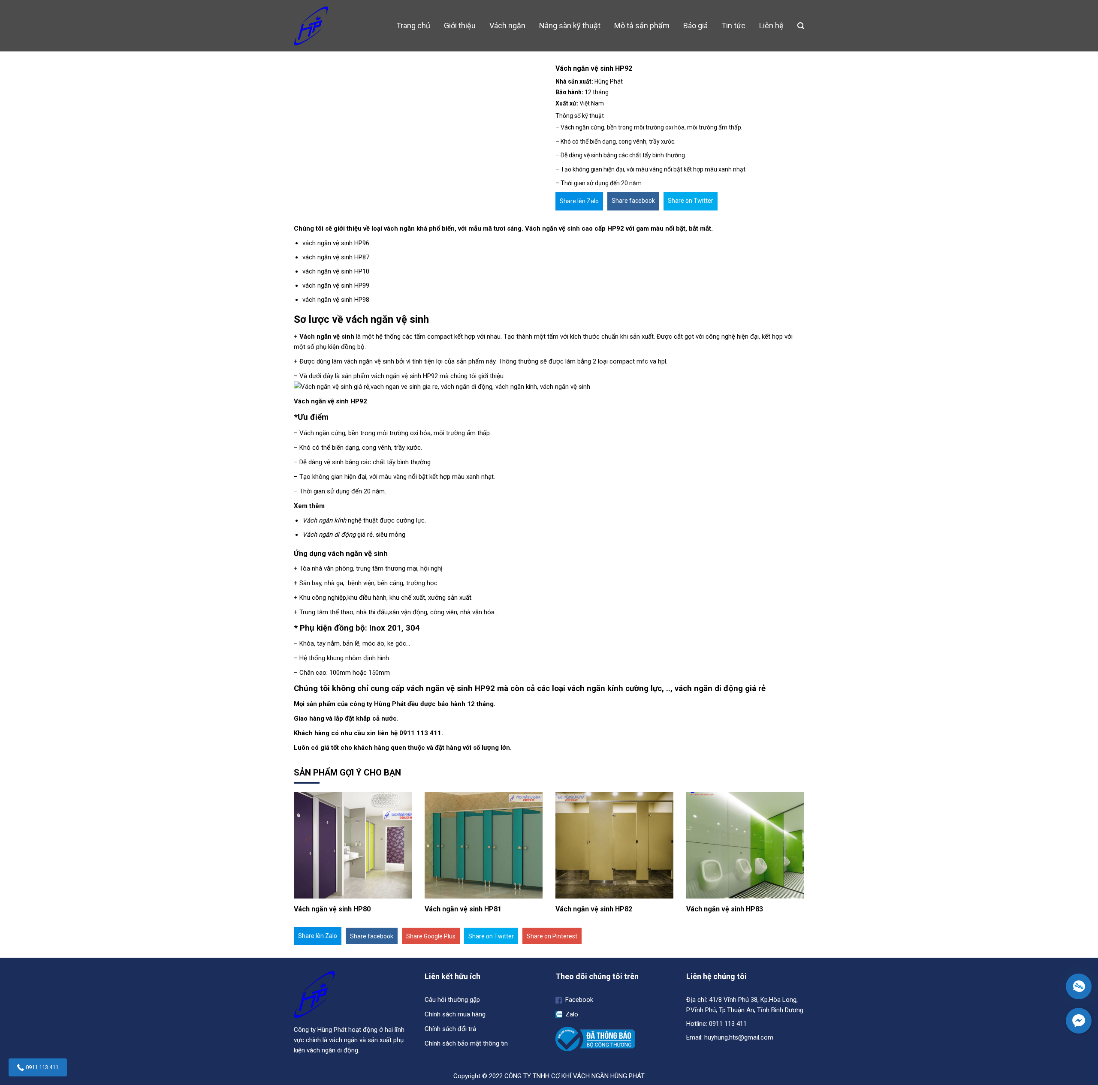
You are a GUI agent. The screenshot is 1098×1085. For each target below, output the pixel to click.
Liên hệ (771, 25)
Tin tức (733, 25)
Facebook (578, 1000)
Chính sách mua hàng (455, 1014)
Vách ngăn (507, 25)
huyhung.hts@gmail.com (738, 1037)
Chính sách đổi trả (450, 1029)
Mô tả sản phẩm (642, 25)
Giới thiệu (460, 25)
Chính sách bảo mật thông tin (466, 1043)
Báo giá (695, 25)
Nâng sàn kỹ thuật (569, 25)
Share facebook (633, 200)
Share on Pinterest (552, 936)
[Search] (800, 26)
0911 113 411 (42, 1067)
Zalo (571, 1014)
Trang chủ (413, 25)
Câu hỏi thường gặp (452, 1000)
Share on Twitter (690, 200)
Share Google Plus (430, 936)
